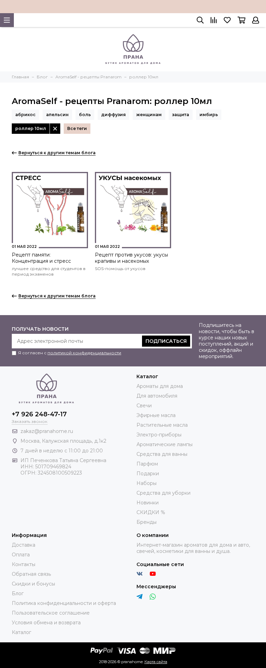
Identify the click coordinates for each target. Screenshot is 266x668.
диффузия (113, 114)
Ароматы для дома (159, 386)
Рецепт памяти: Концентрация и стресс (41, 258)
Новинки (147, 503)
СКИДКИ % (150, 512)
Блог (18, 593)
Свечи (144, 405)
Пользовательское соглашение (51, 613)
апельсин (57, 114)
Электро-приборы (158, 435)
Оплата (21, 555)
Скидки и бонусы (33, 584)
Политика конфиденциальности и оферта (64, 603)
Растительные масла (162, 425)
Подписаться (166, 341)
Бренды (146, 522)
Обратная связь (31, 574)
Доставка (23, 545)
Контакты (23, 564)
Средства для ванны (161, 454)
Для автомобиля (156, 396)
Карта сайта (155, 661)
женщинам (149, 114)
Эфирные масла (156, 415)
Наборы (146, 483)
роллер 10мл (30, 128)
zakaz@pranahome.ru (46, 431)
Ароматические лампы (164, 444)
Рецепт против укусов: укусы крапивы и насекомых (131, 258)
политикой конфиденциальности (84, 352)
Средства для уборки (163, 493)
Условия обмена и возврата (46, 622)
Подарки (147, 473)
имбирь (209, 114)
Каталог (21, 632)
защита (180, 114)
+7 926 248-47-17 (39, 414)
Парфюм (147, 464)
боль (85, 114)
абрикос (25, 114)
